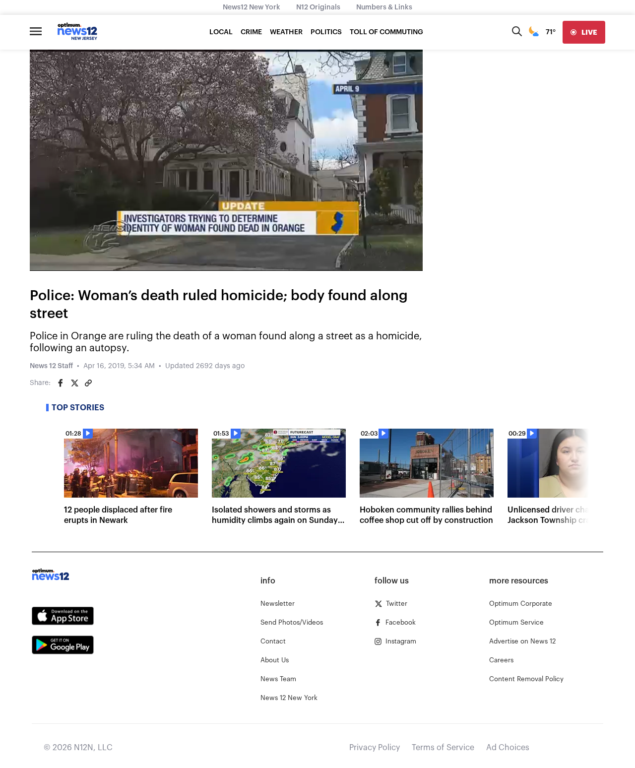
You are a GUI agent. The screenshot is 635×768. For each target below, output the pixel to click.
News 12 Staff (51, 366)
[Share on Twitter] (74, 383)
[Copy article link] (88, 383)
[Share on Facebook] (60, 383)
